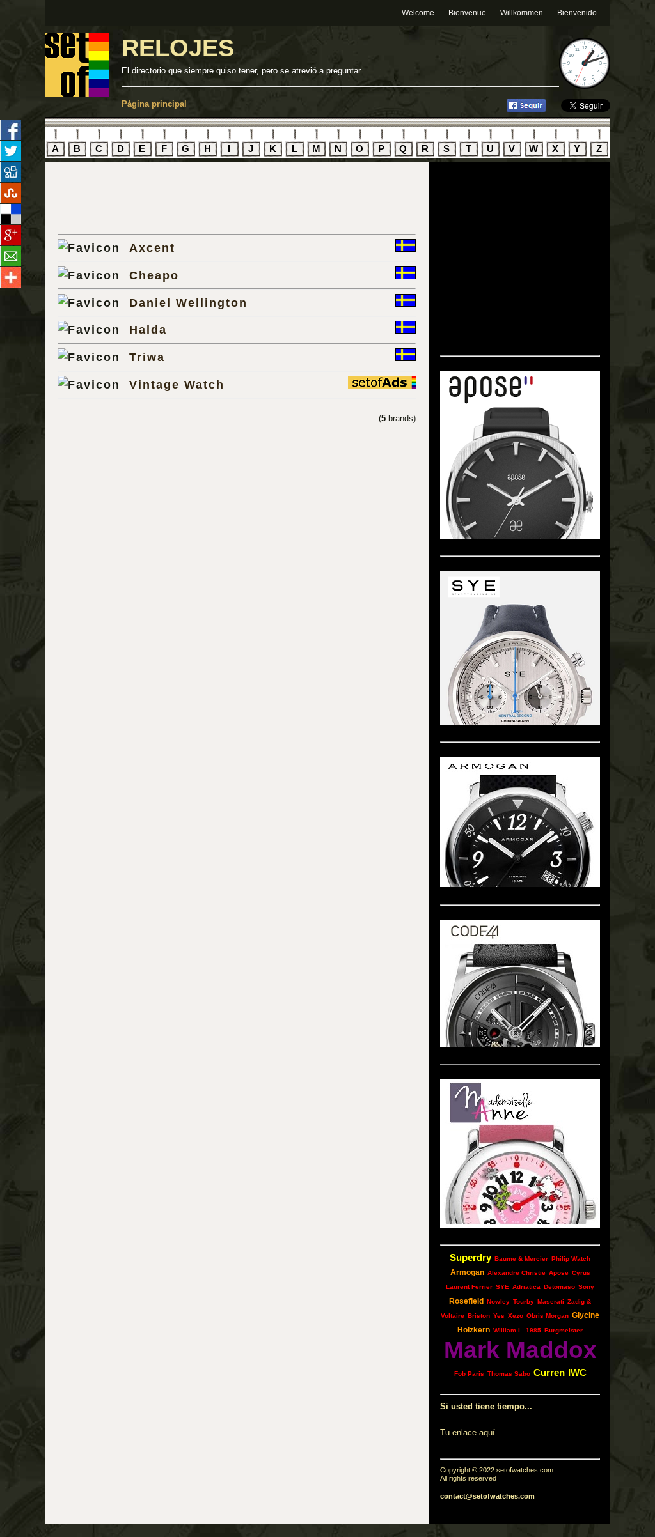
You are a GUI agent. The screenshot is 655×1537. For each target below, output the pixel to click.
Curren (549, 1372)
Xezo (515, 1315)
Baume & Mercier (521, 1258)
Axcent (152, 247)
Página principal (154, 104)
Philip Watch (570, 1258)
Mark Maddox (520, 1350)
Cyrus (581, 1272)
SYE (502, 1286)
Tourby (523, 1301)
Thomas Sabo (508, 1373)
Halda (148, 329)
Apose (559, 1272)
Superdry (470, 1257)
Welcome (418, 13)
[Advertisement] (207, 197)
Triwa (147, 357)
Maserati (550, 1301)
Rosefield (466, 1301)
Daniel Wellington (188, 302)
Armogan (467, 1272)
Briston (479, 1315)
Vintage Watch (177, 384)
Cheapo (154, 275)
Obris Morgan (547, 1315)
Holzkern (473, 1329)
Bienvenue (467, 13)
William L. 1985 (517, 1330)
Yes (499, 1315)
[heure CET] (584, 86)
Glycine (585, 1315)
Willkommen (521, 13)
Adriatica (526, 1286)
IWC (577, 1372)
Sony (586, 1286)
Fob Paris (469, 1373)
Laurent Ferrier (469, 1286)
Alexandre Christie (516, 1272)
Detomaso (559, 1286)
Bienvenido (577, 13)
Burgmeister (563, 1330)
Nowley (498, 1301)
